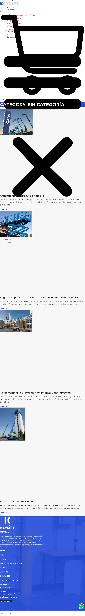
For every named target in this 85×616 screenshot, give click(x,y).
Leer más (4, 209)
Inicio (2, 555)
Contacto (7, 242)
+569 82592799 (6, 587)
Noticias (3, 568)
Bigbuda (13, 613)
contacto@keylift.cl (8, 594)
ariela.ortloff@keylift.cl (10, 597)
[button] (42, 124)
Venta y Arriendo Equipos (11, 563)
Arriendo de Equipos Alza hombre (22, 195)
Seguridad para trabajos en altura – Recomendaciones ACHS (39, 297)
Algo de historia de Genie (16, 501)
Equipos (10, 10)
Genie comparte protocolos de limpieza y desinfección (35, 392)
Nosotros (10, 7)
